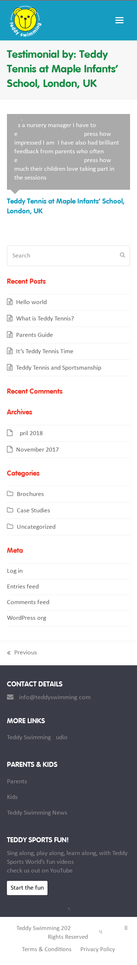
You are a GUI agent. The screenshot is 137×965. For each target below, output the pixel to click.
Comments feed (28, 602)
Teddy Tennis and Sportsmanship (58, 368)
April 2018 (29, 433)
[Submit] (122, 255)
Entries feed (23, 586)
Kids (12, 797)
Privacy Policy (97, 950)
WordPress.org (26, 618)
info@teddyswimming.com (55, 697)
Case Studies (33, 510)
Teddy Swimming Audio (37, 737)
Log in (15, 571)
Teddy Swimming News (37, 813)
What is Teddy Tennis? (45, 318)
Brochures (30, 494)
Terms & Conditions (47, 950)
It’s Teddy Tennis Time (44, 351)
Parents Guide (34, 335)
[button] (122, 20)
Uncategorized (36, 527)
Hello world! (32, 302)
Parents (17, 781)
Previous (22, 653)
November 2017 (37, 449)
